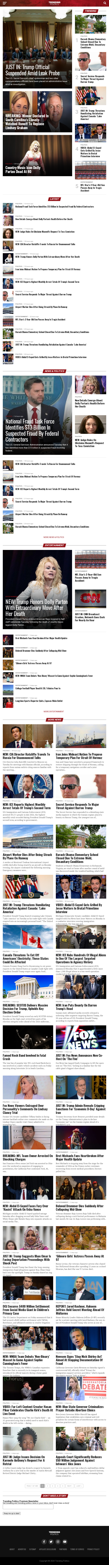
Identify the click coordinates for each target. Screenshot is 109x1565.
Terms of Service (77, 1549)
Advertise (22, 1549)
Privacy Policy (93, 1549)
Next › (69, 1486)
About (12, 1549)
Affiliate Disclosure (47, 1549)
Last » (79, 1486)
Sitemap (32, 1549)
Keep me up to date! (12, 1513)
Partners (63, 1549)
